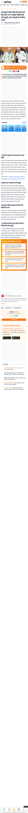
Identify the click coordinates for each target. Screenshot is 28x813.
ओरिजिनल (23, 4)
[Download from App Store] (16, 338)
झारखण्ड (4, 4)
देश (3, 328)
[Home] (7, 2)
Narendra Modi (17, 307)
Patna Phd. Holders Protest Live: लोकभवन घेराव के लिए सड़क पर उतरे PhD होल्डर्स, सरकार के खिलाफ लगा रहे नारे (13, 246)
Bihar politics (8, 307)
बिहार (8, 4)
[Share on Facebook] (12, 71)
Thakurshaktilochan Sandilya (14, 296)
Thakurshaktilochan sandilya (12, 22)
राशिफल (8, 330)
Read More (3, 303)
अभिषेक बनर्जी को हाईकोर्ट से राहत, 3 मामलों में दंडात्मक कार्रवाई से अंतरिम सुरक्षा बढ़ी (14, 378)
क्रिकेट (4, 330)
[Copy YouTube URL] (14, 71)
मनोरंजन (11, 328)
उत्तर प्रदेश (12, 4)
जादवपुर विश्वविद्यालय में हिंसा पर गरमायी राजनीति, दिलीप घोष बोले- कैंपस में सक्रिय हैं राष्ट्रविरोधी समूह (14, 373)
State (7, 8)
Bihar (11, 8)
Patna (15, 8)
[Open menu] (2, 2)
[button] (14, 55)
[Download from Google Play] (7, 338)
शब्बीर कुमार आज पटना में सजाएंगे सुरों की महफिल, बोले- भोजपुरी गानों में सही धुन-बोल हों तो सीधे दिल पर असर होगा (14, 253)
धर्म (21, 328)
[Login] (14, 810)
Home (2, 8)
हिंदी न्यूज (10, 332)
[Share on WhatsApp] (9, 71)
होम (1, 4)
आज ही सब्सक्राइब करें (14, 319)
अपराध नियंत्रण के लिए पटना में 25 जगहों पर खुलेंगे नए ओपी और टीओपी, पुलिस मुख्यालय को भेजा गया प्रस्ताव (15, 266)
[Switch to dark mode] (20, 2)
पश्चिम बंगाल (17, 4)
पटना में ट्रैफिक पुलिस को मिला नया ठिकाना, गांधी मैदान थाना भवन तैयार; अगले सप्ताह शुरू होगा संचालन (14, 260)
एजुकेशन (7, 328)
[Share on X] (18, 71)
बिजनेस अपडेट (17, 328)
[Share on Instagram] (16, 71)
